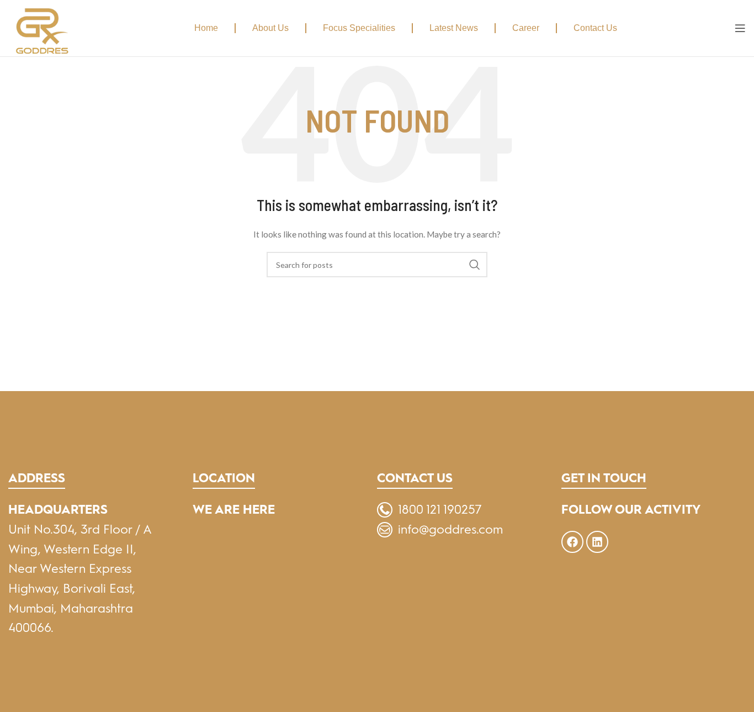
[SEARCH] (474, 264)
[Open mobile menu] (740, 28)
